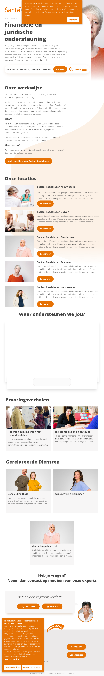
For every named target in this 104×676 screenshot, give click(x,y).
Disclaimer (33, 673)
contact (54, 606)
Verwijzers (37, 69)
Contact (60, 69)
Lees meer (45, 203)
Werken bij (25, 69)
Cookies (50, 673)
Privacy (42, 673)
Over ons (47, 69)
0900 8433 (30, 606)
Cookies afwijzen (12, 667)
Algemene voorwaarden (65, 673)
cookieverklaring (11, 659)
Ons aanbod (12, 69)
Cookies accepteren (32, 667)
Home (7, 19)
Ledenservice (76, 654)
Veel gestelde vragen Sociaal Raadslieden (28, 161)
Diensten (14, 19)
